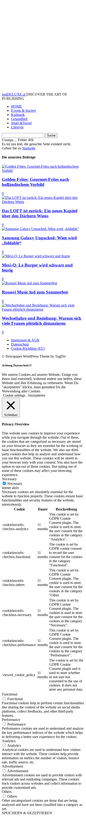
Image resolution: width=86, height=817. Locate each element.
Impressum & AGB (25, 340)
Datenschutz (20, 344)
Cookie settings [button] (14, 395)
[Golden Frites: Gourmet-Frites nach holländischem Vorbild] (43, 171)
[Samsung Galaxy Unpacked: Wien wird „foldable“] (40, 229)
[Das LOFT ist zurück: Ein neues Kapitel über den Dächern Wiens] (43, 202)
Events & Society (23, 110)
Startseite (28, 148)
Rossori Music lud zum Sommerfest (35, 292)
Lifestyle (17, 127)
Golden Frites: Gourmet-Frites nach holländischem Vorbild (35, 182)
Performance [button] (11, 720)
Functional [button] (9, 694)
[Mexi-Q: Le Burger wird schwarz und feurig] (36, 256)
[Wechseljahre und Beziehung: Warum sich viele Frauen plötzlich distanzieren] (43, 309)
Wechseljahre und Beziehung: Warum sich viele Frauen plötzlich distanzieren (41, 321)
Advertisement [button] (12, 766)
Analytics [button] (9, 741)
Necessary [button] (9, 479)
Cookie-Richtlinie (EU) (28, 348)
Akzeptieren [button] (36, 395)
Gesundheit (19, 119)
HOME (16, 106)
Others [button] (6, 792)
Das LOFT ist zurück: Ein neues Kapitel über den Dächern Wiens (39, 213)
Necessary (14, 484)
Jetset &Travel (21, 123)
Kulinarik (18, 115)
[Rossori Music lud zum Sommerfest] (29, 283)
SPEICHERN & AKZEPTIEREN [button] (27, 813)
